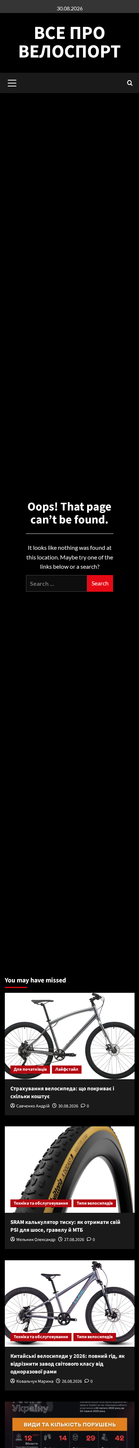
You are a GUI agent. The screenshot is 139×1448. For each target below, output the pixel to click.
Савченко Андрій (33, 1106)
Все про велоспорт (69, 42)
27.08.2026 (74, 1240)
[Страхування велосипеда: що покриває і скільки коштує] (70, 1036)
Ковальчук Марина (34, 1381)
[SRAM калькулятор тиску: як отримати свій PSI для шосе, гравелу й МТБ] (70, 1169)
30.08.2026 (68, 1106)
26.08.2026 (72, 1381)
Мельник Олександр (36, 1240)
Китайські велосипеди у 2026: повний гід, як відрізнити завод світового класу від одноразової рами (67, 1364)
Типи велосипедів (95, 1203)
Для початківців (30, 1069)
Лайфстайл (66, 1069)
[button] (130, 82)
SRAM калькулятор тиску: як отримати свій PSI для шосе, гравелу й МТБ (65, 1226)
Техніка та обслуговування (41, 1203)
